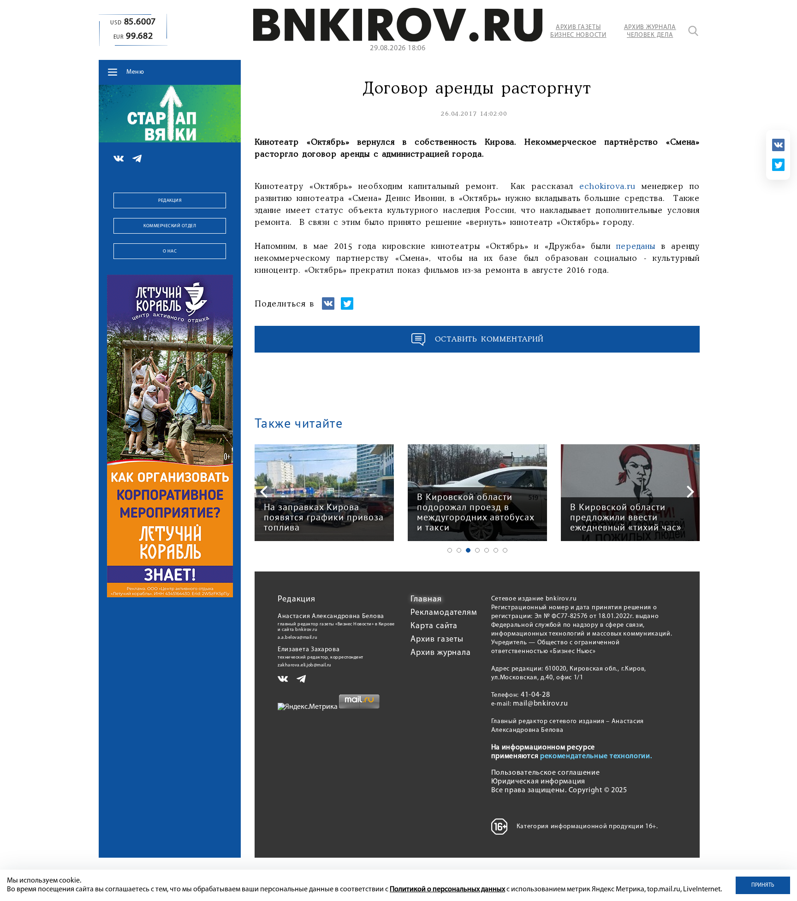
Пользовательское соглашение (545, 773)
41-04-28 (535, 695)
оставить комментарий (489, 339)
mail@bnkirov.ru (540, 703)
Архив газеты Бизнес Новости (578, 31)
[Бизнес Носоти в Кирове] (397, 39)
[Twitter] (778, 165)
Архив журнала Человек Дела (650, 31)
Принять (762, 885)
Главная (425, 599)
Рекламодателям (443, 613)
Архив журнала (440, 653)
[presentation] (264, 492)
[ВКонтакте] (778, 145)
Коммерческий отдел (169, 226)
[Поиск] (693, 31)
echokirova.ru (607, 186)
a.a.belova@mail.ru (297, 637)
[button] (449, 550)
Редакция (169, 200)
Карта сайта (434, 626)
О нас (170, 251)
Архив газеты (437, 640)
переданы (635, 246)
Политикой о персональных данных (447, 889)
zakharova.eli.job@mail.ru (305, 665)
